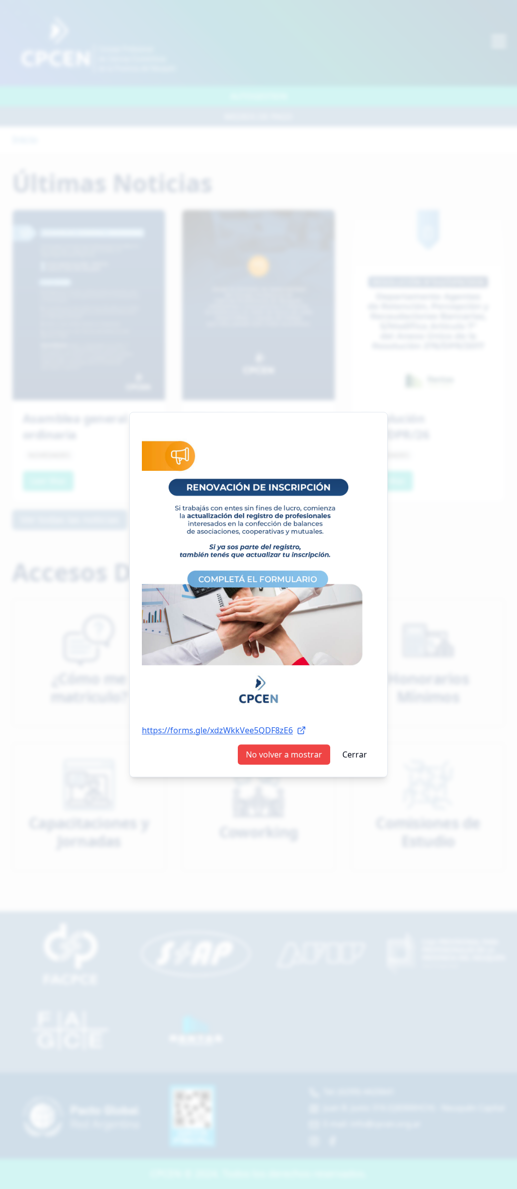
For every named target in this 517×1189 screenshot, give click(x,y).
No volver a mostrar (284, 754)
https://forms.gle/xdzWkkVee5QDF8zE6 (217, 730)
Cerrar (354, 754)
